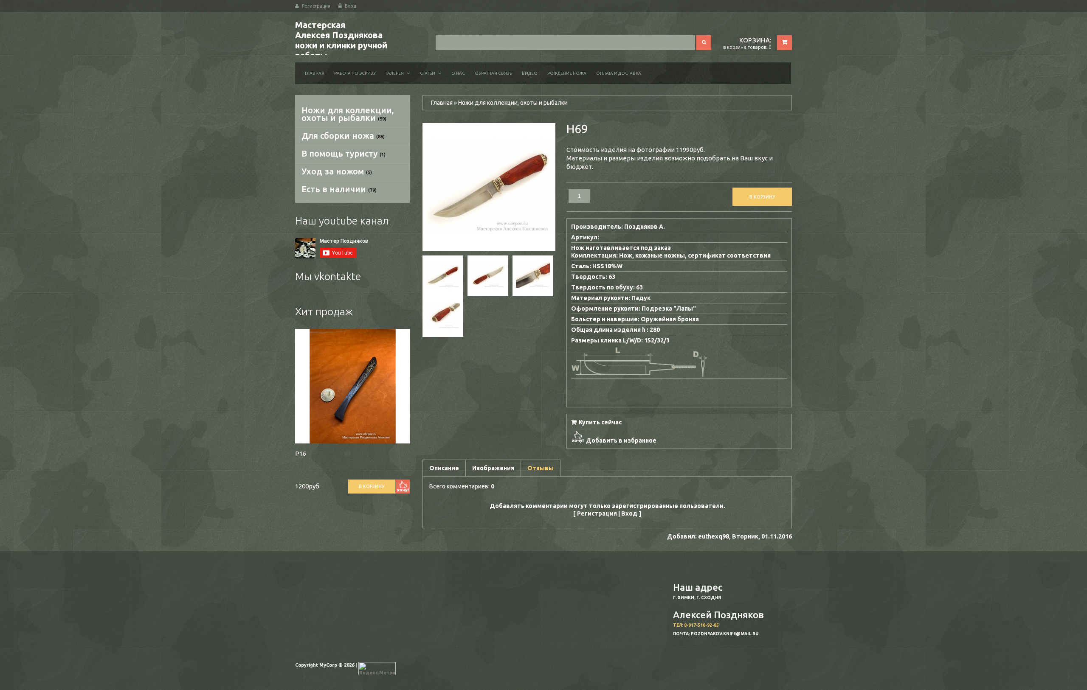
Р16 (300, 453)
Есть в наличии (339, 189)
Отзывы (540, 468)
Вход (350, 5)
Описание (444, 468)
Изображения (493, 468)
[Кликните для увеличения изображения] (489, 187)
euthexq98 (713, 536)
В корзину (371, 486)
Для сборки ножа (343, 135)
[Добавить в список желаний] (402, 487)
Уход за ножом (336, 171)
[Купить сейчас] (596, 421)
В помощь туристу (343, 153)
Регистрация (316, 5)
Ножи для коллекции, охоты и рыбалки (347, 114)
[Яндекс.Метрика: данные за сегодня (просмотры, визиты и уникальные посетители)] (377, 668)
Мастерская (341, 40)
